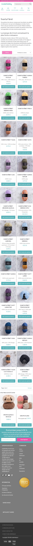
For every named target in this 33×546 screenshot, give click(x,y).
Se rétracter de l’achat (7, 495)
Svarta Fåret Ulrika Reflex (24, 339)
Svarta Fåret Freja (25, 108)
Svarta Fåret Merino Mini (8, 109)
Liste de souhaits (15, 10)
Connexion (21, 10)
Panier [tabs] (28, 10)
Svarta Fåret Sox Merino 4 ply (24, 207)
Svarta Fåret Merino (25, 240)
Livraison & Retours (7, 492)
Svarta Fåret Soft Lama (24, 275)
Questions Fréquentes (5, 489)
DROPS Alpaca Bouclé (8, 415)
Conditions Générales (9, 534)
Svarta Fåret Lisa (8, 175)
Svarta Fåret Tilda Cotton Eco (8, 370)
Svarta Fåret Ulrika (8, 274)
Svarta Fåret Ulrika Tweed (24, 76)
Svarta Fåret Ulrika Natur (24, 175)
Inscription (24, 440)
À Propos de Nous (6, 485)
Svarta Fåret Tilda (8, 140)
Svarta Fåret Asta (24, 140)
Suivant (30, 388)
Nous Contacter (7, 531)
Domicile (8, 10)
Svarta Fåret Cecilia (8, 76)
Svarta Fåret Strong (25, 370)
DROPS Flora (24, 416)
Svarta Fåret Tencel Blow (25, 306)
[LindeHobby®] (6, 3)
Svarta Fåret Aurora (8, 240)
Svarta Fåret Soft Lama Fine (8, 306)
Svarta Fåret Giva (8, 338)
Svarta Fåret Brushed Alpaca (8, 207)
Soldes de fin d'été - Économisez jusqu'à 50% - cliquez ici (12, 0)
